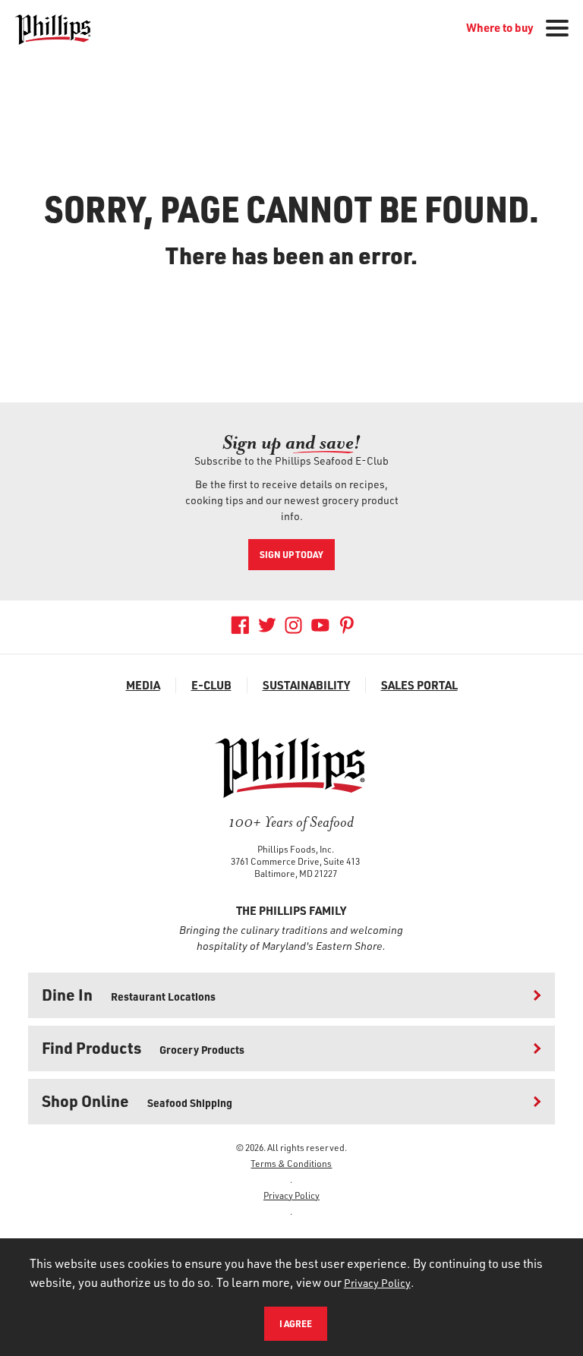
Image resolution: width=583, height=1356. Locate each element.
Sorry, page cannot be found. (292, 208)
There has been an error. (291, 255)
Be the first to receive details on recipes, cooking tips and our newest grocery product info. (292, 500)
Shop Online (137, 1100)
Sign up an (291, 443)
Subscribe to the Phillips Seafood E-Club (291, 460)
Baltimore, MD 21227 (295, 873)
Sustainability (306, 684)
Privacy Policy (291, 1195)
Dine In (129, 994)
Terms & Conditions (291, 1163)
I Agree (295, 1323)
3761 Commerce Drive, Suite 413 (295, 861)
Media (143, 684)
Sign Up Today (291, 554)
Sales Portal (419, 684)
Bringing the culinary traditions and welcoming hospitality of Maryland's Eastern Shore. (291, 937)
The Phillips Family (291, 910)
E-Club (211, 684)
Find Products (143, 1047)
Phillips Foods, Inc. (295, 849)
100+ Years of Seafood (291, 821)
